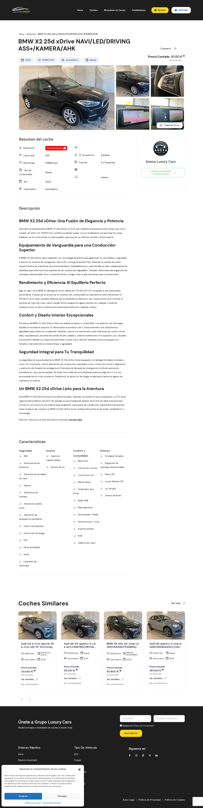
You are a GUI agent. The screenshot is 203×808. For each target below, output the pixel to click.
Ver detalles (27, 679)
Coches (94, 10)
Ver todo (176, 603)
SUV (47, 155)
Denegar (62, 796)
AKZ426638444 (55, 148)
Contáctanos (138, 10)
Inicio (80, 10)
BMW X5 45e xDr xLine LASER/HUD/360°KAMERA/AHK (123, 647)
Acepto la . (138, 725)
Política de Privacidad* (143, 725)
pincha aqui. (76, 419)
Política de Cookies (33, 802)
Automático (72, 60)
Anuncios (31, 34)
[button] (79, 769)
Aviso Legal (128, 799)
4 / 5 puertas (108, 162)
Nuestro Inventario (27, 760)
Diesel (93, 60)
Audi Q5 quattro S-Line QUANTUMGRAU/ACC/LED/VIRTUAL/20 (165, 647)
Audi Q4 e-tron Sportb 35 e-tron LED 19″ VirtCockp (37, 645)
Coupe (77, 760)
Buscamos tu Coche (114, 10)
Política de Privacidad (51, 802)
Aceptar (23, 796)
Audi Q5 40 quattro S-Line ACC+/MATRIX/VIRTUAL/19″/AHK (80, 647)
